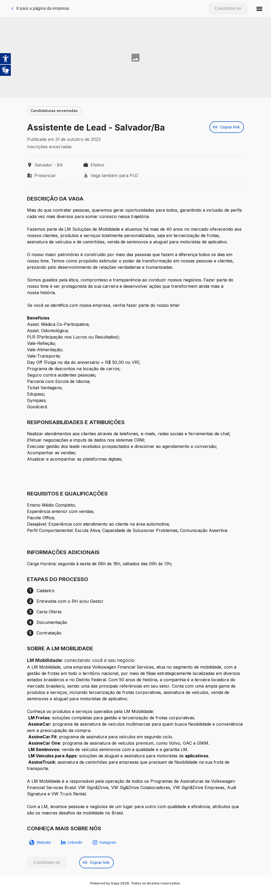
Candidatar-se (228, 8)
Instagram (108, 842)
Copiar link (230, 127)
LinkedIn (75, 842)
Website (44, 842)
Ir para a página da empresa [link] (42, 8)
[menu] (259, 8)
